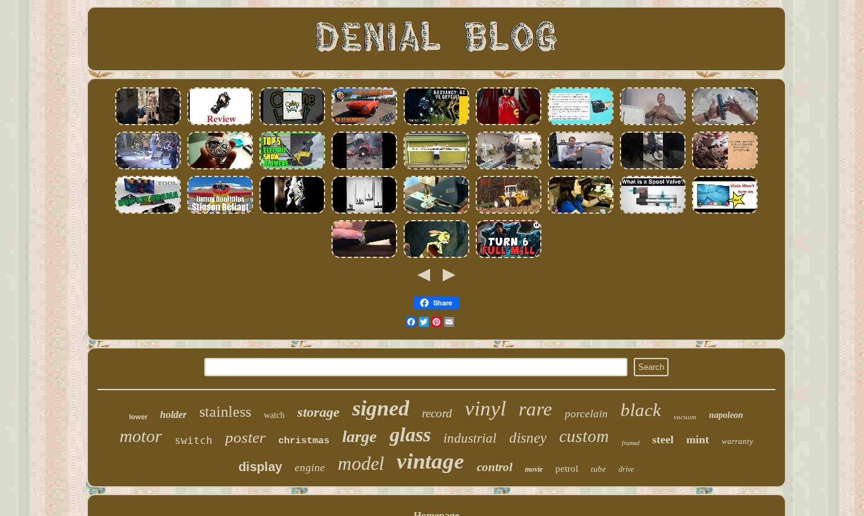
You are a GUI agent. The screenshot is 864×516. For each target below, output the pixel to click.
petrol (566, 469)
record (437, 413)
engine (310, 468)
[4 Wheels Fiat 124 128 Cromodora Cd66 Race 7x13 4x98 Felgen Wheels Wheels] (364, 123)
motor (141, 436)
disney (527, 438)
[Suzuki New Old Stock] (653, 168)
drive (626, 469)
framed (630, 442)
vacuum (685, 417)
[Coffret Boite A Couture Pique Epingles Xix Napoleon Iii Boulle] (436, 212)
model (361, 463)
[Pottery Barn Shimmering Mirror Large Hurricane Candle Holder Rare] (725, 168)
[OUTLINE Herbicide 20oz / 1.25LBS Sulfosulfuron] (292, 123)
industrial (470, 438)
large (359, 436)
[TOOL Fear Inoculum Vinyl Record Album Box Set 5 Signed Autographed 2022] (148, 212)
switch (194, 440)
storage (318, 412)
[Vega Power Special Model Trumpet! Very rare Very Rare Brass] (148, 123)
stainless (225, 411)
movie (534, 469)
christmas (304, 441)
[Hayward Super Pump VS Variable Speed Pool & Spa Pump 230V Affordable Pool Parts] (580, 123)
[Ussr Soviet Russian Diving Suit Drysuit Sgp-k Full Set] (436, 123)
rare (535, 409)
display (260, 467)
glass (410, 434)
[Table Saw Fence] (508, 168)
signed (380, 408)
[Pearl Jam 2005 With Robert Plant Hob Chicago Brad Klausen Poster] (148, 168)
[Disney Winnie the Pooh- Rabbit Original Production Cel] (436, 256)
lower (138, 417)
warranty (737, 441)
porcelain (586, 414)
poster (245, 437)
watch (274, 415)
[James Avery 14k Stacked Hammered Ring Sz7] (364, 256)
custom (584, 436)
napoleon (726, 415)
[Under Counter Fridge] (580, 168)
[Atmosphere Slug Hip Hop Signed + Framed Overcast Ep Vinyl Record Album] (292, 212)
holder (173, 414)
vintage (430, 461)
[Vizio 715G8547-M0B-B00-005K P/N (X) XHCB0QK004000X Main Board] (725, 212)
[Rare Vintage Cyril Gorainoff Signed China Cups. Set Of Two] (580, 212)
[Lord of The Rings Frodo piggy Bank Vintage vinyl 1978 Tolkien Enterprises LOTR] (508, 123)
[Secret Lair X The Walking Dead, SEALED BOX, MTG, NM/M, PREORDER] (508, 256)
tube (598, 469)
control (494, 467)
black (640, 410)
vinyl (485, 408)
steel (663, 439)
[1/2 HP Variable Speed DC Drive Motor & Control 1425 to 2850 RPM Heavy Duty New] (364, 168)
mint (697, 439)
